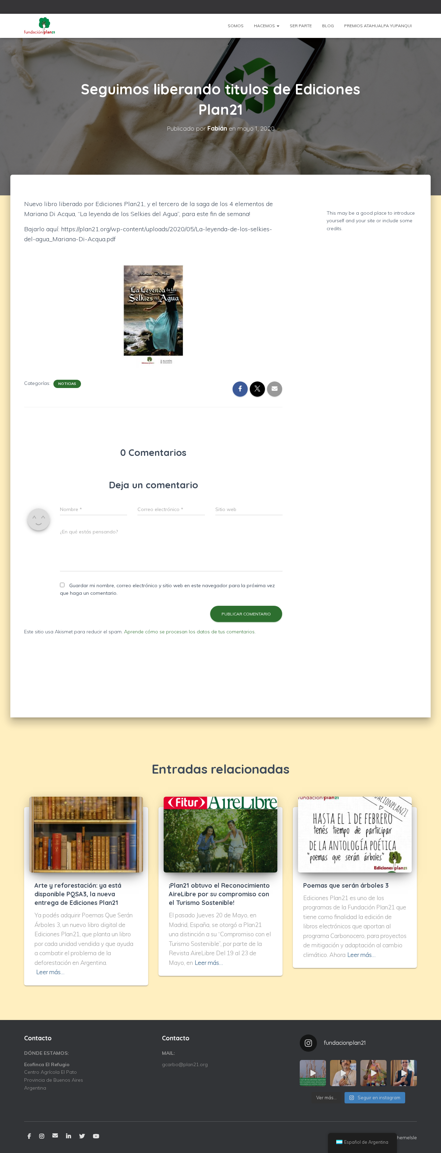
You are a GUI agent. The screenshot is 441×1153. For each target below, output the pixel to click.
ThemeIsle (405, 1137)
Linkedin (68, 1136)
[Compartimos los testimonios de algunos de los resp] (343, 1073)
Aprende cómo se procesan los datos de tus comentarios (189, 632)
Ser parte (301, 25)
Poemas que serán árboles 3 (346, 885)
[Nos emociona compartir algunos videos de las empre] (373, 1073)
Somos (236, 25)
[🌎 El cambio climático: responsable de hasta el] (313, 1073)
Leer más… (50, 972)
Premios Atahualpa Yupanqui (378, 25)
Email (55, 1135)
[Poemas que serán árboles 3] (355, 834)
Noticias (67, 383)
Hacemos (265, 25)
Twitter (82, 1136)
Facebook (29, 1136)
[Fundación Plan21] (40, 25)
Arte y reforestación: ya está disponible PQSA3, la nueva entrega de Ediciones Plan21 (77, 894)
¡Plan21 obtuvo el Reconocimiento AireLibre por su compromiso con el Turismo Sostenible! (219, 894)
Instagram (42, 1136)
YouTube (96, 1136)
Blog (328, 25)
